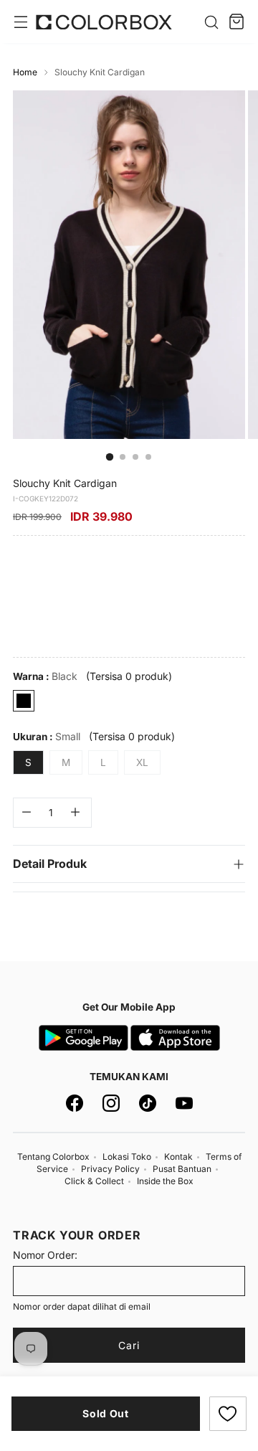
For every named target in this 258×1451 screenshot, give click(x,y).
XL (142, 762)
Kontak (178, 1156)
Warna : (45, 676)
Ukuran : (46, 736)
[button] (228, 1413)
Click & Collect (94, 1181)
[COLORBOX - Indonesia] (104, 22)
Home (25, 72)
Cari (129, 1345)
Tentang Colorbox (53, 1156)
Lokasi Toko (126, 1156)
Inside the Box (165, 1181)
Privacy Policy (110, 1168)
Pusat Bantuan (182, 1168)
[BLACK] (23, 701)
